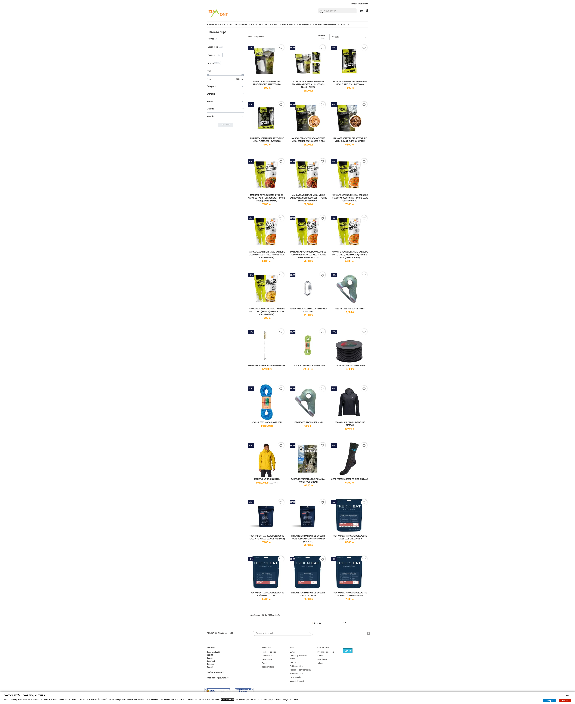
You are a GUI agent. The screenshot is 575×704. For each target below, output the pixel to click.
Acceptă (549, 700)
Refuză (565, 700)
